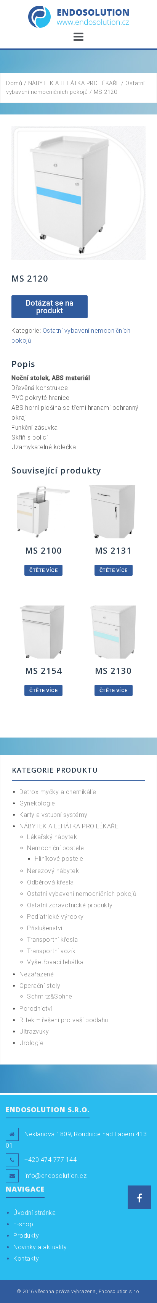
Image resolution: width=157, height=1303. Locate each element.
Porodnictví (35, 1008)
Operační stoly (39, 985)
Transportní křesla (52, 939)
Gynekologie (37, 803)
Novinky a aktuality (40, 1247)
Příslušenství (44, 928)
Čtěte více (43, 570)
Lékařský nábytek (52, 837)
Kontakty (26, 1258)
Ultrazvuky (34, 1031)
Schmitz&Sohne (49, 996)
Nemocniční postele (55, 848)
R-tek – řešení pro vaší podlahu (63, 1020)
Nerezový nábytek (53, 871)
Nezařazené (36, 974)
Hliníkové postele (59, 858)
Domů (14, 83)
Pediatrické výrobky (55, 916)
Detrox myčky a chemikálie (57, 792)
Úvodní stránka (34, 1212)
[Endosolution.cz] (78, 16)
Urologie (31, 1043)
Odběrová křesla (50, 882)
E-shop (23, 1224)
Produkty (26, 1235)
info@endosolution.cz (55, 1175)
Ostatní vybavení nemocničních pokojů (81, 893)
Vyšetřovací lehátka (55, 962)
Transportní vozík (51, 951)
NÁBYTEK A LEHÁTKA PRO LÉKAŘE (74, 83)
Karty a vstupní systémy (53, 814)
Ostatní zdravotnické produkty (70, 905)
